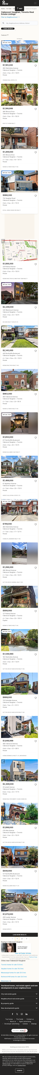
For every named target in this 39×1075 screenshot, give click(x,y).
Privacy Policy (29, 1062)
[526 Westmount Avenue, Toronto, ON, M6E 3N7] (19, 304)
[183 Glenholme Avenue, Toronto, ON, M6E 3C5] (19, 651)
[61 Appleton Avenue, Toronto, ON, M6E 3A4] (19, 477)
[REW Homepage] (5, 3)
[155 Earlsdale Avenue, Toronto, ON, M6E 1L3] (19, 694)
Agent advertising (25, 1021)
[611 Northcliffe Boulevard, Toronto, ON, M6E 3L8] (19, 434)
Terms (23, 1037)
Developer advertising (11, 1024)
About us (13, 1021)
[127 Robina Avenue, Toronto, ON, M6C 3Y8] (19, 607)
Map (20, 8)
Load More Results (19, 934)
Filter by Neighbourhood (9, 17)
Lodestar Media (21, 1035)
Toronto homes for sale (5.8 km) (12, 964)
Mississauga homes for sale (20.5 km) (13, 972)
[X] (17, 1014)
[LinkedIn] (27, 1014)
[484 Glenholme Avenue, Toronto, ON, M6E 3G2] (19, 521)
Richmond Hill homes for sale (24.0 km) (14, 976)
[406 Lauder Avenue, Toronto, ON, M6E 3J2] (19, 911)
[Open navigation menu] (35, 3)
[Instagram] (22, 1014)
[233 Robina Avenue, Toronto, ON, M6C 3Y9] (19, 260)
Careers (25, 1024)
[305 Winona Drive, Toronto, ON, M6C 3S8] (19, 149)
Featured (4, 35)
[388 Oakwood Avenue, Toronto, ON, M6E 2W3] (19, 737)
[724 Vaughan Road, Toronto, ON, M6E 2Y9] (19, 192)
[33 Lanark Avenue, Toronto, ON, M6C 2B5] (19, 781)
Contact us (30, 1019)
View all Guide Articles (23, 953)
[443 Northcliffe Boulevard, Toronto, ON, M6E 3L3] (19, 347)
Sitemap (34, 1024)
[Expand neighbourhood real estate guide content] (19, 998)
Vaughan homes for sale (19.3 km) (12, 968)
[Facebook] (12, 1014)
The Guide (19, 1019)
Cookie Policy (22, 1065)
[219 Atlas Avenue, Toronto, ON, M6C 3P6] (19, 824)
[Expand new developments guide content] (19, 1008)
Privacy (16, 1037)
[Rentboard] (23, 1030)
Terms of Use (33, 957)
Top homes (9, 1019)
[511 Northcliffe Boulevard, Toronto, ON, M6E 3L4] (19, 867)
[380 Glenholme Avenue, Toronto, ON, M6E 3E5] (19, 62)
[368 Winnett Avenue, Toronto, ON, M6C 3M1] (19, 564)
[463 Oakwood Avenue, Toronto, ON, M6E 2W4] (19, 390)
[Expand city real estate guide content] (19, 994)
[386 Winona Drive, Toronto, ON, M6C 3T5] (19, 105)
